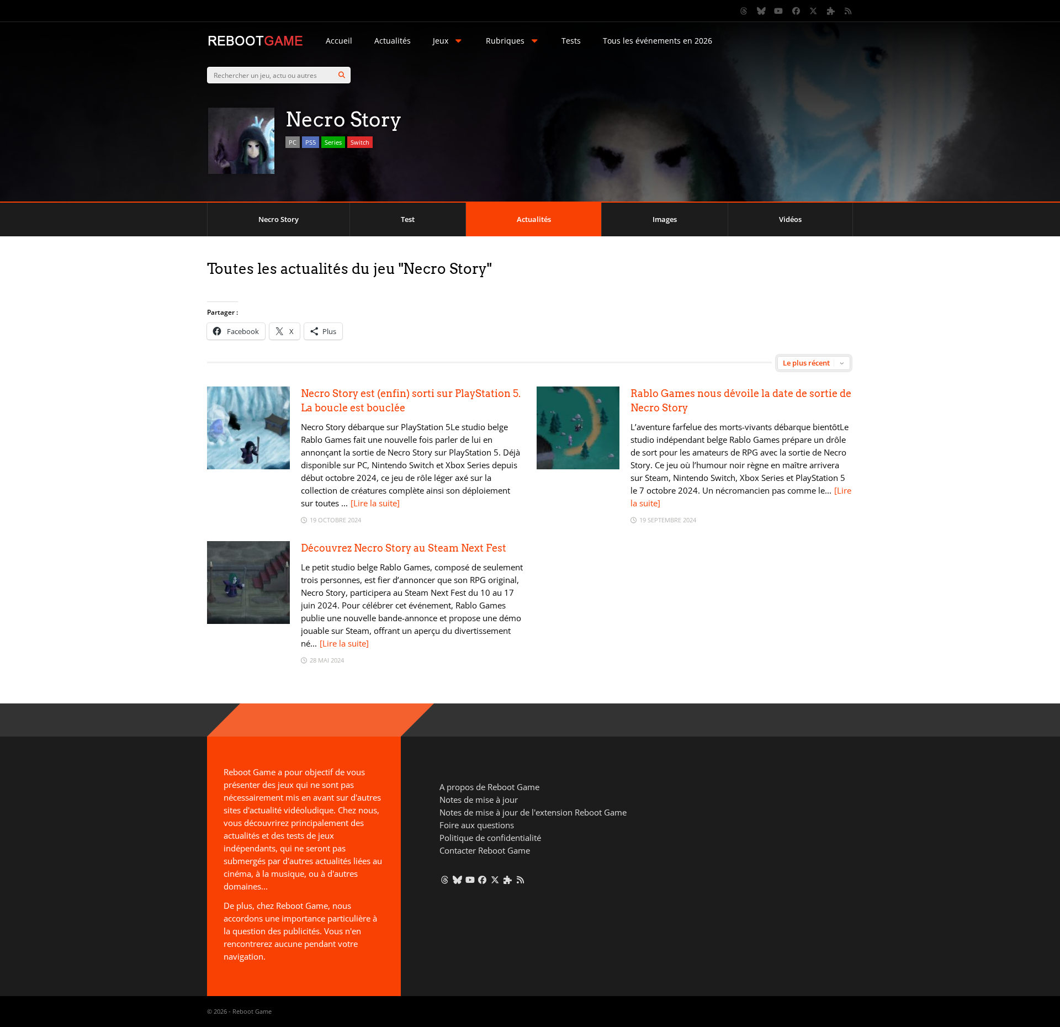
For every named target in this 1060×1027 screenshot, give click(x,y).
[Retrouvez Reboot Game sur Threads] (744, 11)
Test (408, 219)
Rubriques (505, 40)
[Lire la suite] (375, 503)
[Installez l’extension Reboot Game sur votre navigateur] (831, 11)
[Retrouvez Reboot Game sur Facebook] (796, 11)
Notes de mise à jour (478, 799)
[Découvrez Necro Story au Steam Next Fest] (248, 621)
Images (665, 219)
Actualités (392, 40)
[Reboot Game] (255, 44)
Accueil (339, 40)
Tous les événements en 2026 (657, 40)
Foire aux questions (476, 824)
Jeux (440, 40)
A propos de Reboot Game (489, 786)
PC (292, 142)
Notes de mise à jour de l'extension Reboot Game (533, 812)
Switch (360, 142)
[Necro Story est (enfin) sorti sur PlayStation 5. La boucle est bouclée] (248, 466)
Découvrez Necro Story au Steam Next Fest (403, 548)
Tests (571, 40)
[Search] (342, 75)
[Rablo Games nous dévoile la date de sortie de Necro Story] (578, 466)
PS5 (310, 142)
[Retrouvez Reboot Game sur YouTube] (779, 11)
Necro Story (278, 219)
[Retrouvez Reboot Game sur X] (814, 11)
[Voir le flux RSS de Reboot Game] (849, 11)
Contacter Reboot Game (484, 850)
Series (333, 142)
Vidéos (790, 219)
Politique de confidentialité (490, 837)
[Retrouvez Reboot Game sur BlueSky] (761, 11)
